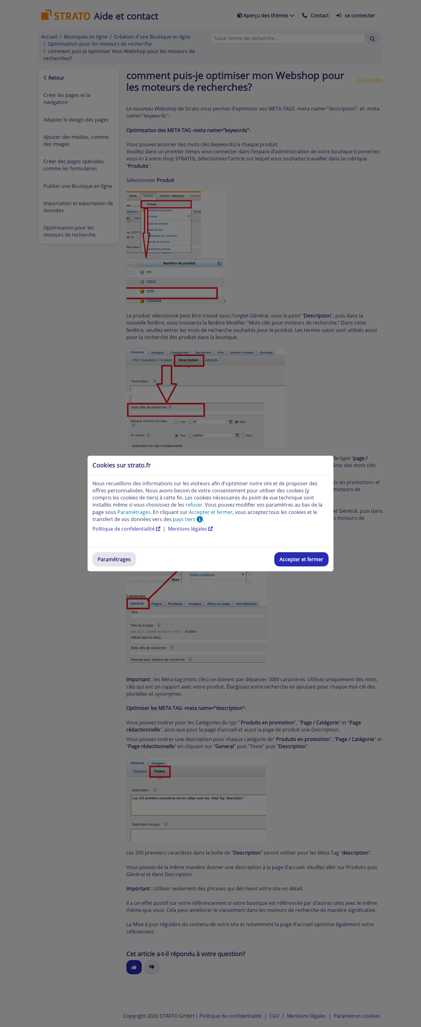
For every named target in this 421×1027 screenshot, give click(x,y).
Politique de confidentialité (124, 528)
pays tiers (185, 519)
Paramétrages (114, 559)
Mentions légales (188, 528)
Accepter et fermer (301, 559)
